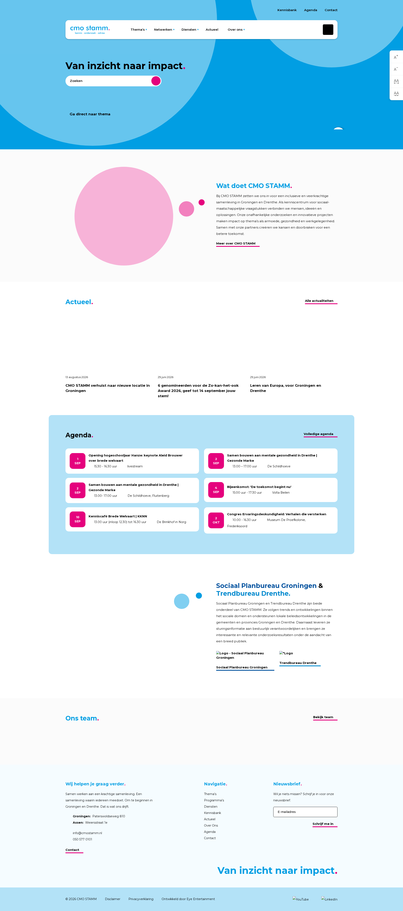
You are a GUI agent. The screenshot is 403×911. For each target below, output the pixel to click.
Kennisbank (287, 10)
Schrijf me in (323, 824)
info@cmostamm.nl (87, 833)
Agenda (310, 10)
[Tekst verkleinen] (396, 69)
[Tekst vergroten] (396, 57)
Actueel (212, 30)
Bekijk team (323, 717)
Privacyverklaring (140, 899)
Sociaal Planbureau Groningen (241, 667)
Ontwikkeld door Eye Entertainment (188, 899)
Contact (331, 10)
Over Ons (211, 825)
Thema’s (138, 30)
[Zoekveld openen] (328, 29)
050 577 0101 (82, 839)
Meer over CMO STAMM (235, 243)
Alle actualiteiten (319, 301)
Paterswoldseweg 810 (99, 816)
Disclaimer (112, 899)
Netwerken (163, 30)
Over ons (235, 30)
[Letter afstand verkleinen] (396, 94)
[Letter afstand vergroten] (396, 81)
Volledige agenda (318, 434)
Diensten (189, 30)
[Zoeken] (156, 80)
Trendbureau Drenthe (298, 663)
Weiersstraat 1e (90, 822)
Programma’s (214, 800)
